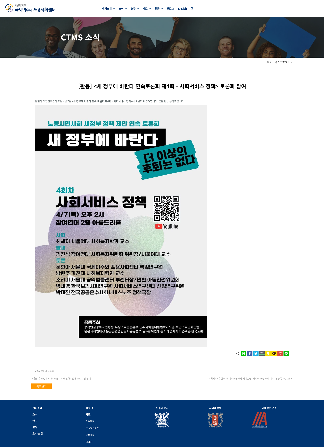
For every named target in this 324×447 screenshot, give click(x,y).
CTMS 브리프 (92, 428)
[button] (192, 8)
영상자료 (90, 435)
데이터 (89, 441)
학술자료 (90, 421)
